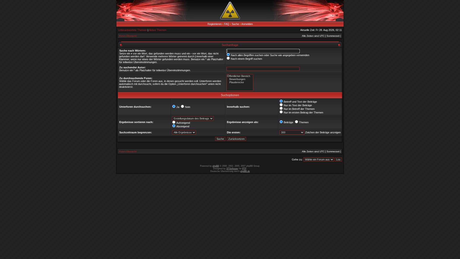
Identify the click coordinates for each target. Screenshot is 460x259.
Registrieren (214, 24)
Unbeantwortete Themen (132, 30)
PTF (244, 168)
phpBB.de (245, 171)
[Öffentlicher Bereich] (240, 76)
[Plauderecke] (240, 82)
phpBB (216, 166)
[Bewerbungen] (240, 79)
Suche (235, 24)
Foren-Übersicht (128, 36)
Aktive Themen (157, 30)
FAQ (226, 24)
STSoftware (232, 168)
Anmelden (247, 24)
